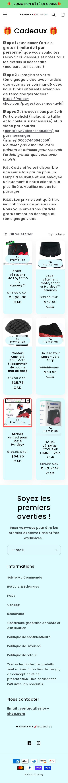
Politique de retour (22, 655)
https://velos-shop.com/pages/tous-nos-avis (32, 101)
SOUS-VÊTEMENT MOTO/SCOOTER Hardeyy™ (17, 278)
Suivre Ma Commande (24, 577)
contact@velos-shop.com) (29, 130)
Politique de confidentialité (28, 637)
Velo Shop (38, 775)
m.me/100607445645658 (27, 140)
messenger (20, 135)
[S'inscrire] (56, 550)
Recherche (15, 614)
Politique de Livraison (24, 646)
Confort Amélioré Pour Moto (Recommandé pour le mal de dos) (17, 362)
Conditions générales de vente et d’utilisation (33, 625)
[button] (5, 14)
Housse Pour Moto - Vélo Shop (50, 356)
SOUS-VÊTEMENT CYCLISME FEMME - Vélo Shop (50, 450)
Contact (14, 605)
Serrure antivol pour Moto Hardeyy (17, 439)
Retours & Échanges (23, 586)
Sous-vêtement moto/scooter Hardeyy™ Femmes (50, 283)
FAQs (11, 596)
